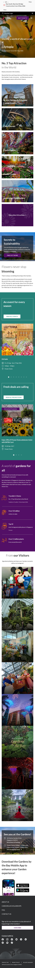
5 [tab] (19, 377)
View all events (12, 316)
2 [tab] (11, 377)
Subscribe (17, 928)
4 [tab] (16, 377)
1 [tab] (8, 377)
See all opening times (13, 849)
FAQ (3, 910)
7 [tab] (24, 377)
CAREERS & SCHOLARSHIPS (11, 906)
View (30, 2)
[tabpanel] (17, 347)
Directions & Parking (13, 842)
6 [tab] (21, 377)
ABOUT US (5, 902)
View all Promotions (14, 397)
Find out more (12, 255)
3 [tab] (14, 377)
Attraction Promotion (10, 409)
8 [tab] (26, 377)
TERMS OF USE (5, 962)
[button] (32, 13)
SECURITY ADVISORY (28, 962)
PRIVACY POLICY (16, 962)
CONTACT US (6, 914)
